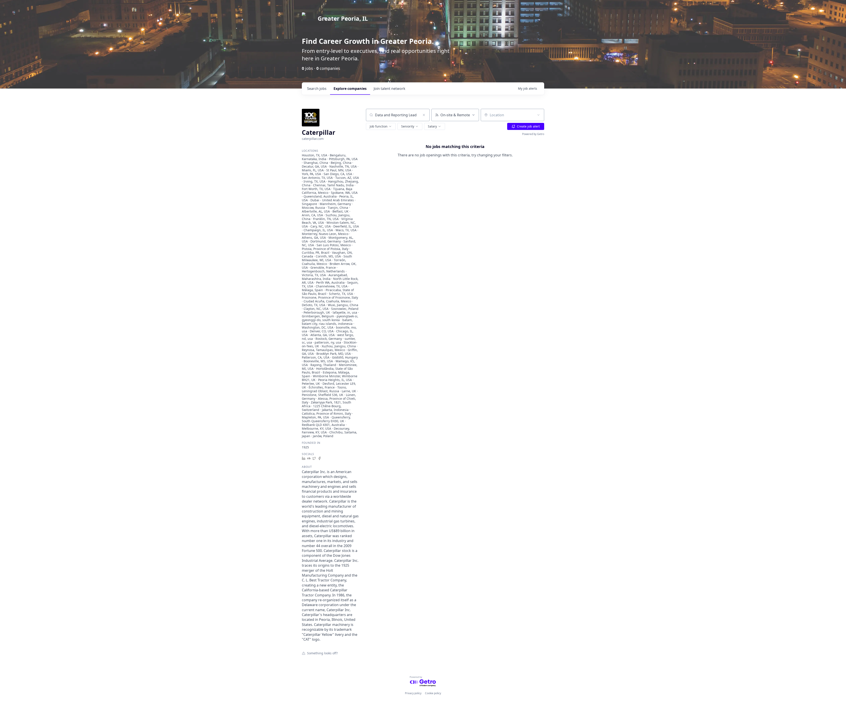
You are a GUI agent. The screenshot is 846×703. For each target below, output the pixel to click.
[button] (381, 126)
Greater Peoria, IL (343, 18)
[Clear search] (424, 115)
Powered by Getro (533, 134)
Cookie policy (433, 693)
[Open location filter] (538, 115)
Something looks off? (322, 653)
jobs (317, 88)
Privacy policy (413, 693)
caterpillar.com (313, 139)
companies (350, 88)
